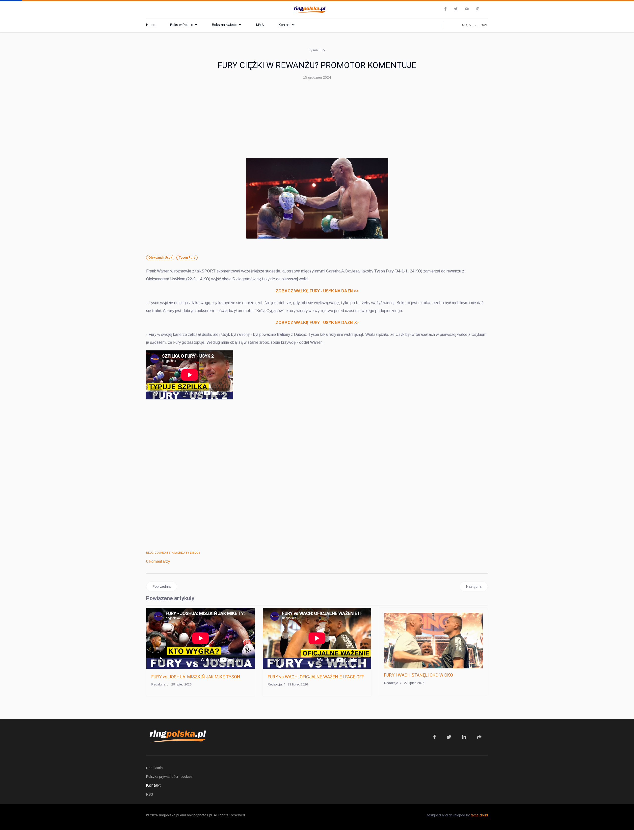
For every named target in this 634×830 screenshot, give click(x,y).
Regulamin (154, 768)
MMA (260, 25)
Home (150, 25)
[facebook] (445, 9)
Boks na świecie (224, 25)
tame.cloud (479, 815)
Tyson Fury (187, 257)
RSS (149, 794)
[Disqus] (317, 476)
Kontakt (285, 25)
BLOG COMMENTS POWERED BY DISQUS (173, 552)
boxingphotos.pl (199, 815)
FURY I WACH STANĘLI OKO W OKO (418, 675)
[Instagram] (477, 9)
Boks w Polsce (181, 25)
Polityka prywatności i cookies (169, 777)
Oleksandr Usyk (160, 257)
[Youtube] (467, 9)
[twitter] (455, 9)
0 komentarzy (158, 561)
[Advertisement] (317, 121)
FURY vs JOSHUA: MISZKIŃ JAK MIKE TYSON (195, 676)
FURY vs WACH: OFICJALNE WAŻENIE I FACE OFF (316, 676)
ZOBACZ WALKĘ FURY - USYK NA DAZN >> (317, 291)
